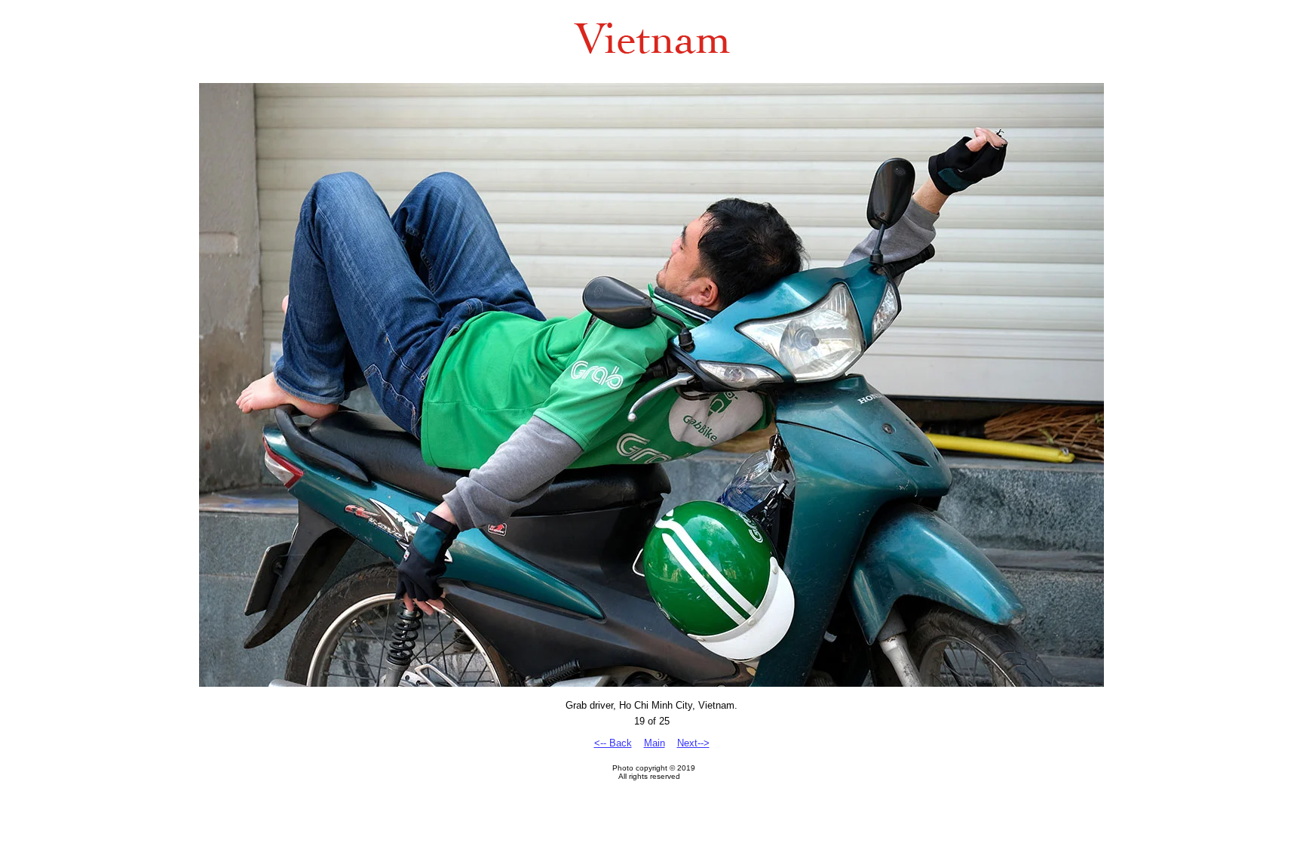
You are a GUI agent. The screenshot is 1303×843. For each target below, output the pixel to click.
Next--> (693, 743)
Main (654, 743)
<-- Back (613, 743)
